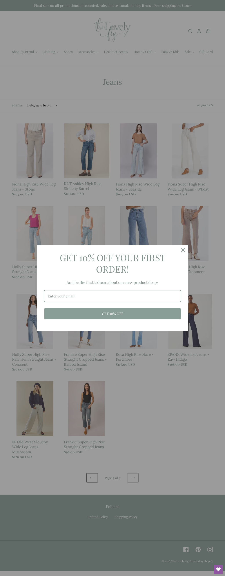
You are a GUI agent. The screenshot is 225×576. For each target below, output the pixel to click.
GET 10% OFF (112, 313)
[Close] (183, 250)
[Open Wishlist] (218, 569)
